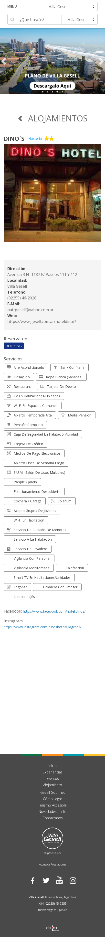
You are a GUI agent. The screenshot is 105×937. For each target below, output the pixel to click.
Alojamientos (58, 118)
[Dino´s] (52, 196)
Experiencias (53, 772)
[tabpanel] (52, 61)
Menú (12, 6)
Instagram (72, 880)
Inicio (53, 765)
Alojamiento (52, 785)
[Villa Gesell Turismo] (52, 840)
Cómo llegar (52, 798)
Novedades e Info (52, 811)
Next (101, 61)
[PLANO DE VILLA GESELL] (52, 61)
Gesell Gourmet (52, 792)
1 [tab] (42, 91)
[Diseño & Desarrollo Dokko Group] (52, 922)
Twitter (45, 880)
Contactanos (52, 818)
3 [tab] (52, 91)
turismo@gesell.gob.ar (52, 910)
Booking (14, 346)
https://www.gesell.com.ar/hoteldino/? (41, 321)
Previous (3, 61)
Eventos (52, 778)
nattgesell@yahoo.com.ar (30, 309)
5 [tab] (62, 91)
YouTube (59, 880)
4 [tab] (57, 91)
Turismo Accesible (52, 805)
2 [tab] (47, 91)
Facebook (32, 880)
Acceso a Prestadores (52, 864)
